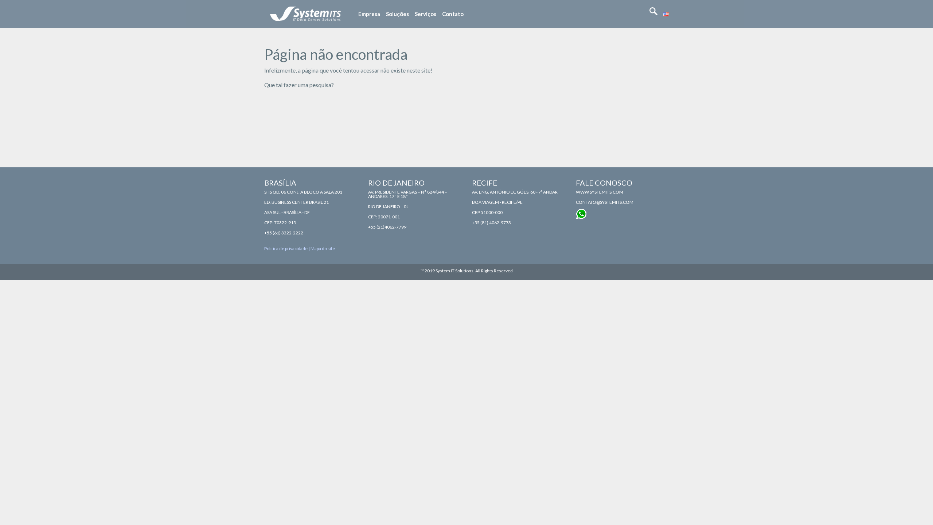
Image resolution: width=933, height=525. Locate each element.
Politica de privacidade (286, 248)
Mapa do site (323, 248)
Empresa (369, 14)
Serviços (425, 14)
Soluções (397, 14)
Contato (453, 14)
